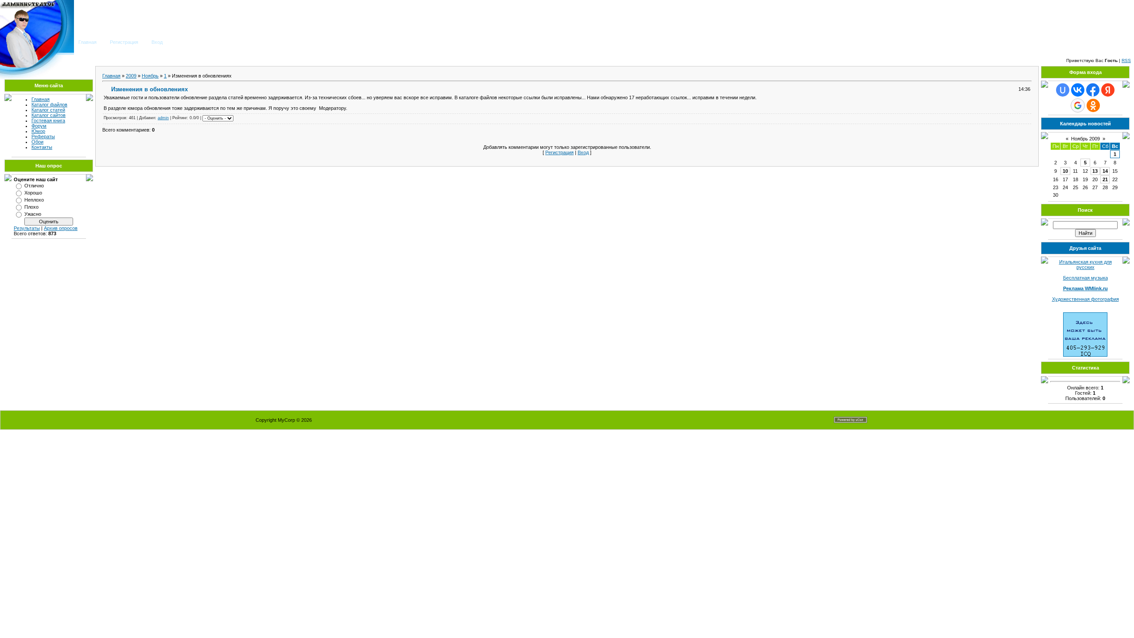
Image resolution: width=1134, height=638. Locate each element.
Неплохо (34, 199)
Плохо (31, 207)
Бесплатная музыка (1085, 277)
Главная (87, 42)
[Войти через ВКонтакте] (1077, 90)
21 (1105, 179)
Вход (157, 42)
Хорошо (33, 192)
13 (1095, 171)
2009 (131, 75)
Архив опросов (61, 228)
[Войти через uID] (1062, 90)
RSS (1126, 60)
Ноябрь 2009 (1085, 138)
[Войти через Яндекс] (1108, 90)
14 (1105, 171)
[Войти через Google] (1078, 105)
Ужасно (32, 214)
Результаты (27, 228)
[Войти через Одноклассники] (1093, 105)
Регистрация (124, 42)
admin (163, 118)
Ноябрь (150, 75)
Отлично (34, 185)
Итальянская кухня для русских (1085, 264)
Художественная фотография (1085, 299)
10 (1065, 171)
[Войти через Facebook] (1092, 90)
